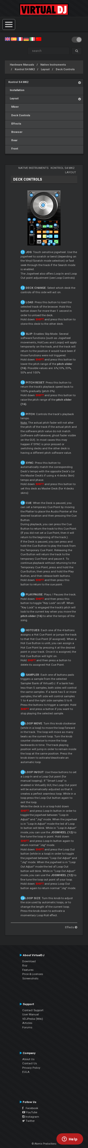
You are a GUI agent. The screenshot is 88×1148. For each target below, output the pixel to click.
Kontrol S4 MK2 (25, 69)
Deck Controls (65, 69)
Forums (27, 1027)
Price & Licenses (32, 974)
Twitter (30, 1121)
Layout (45, 69)
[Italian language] (32, 39)
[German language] (26, 39)
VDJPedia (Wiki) (32, 1018)
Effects (14, 123)
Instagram (32, 1116)
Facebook (30, 1108)
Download (29, 961)
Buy (24, 965)
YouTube (31, 1112)
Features (27, 970)
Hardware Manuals (22, 64)
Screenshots (30, 978)
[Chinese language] (38, 39)
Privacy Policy (31, 1067)
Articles (27, 1023)
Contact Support (33, 1010)
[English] (7, 39)
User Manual (30, 1014)
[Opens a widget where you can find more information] (69, 1139)
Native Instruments (53, 64)
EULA (26, 1072)
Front (13, 148)
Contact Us (29, 1063)
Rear (12, 140)
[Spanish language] (13, 39)
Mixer (13, 106)
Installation (16, 90)
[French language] (20, 39)
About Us (28, 1059)
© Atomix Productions (44, 1143)
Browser (15, 132)
